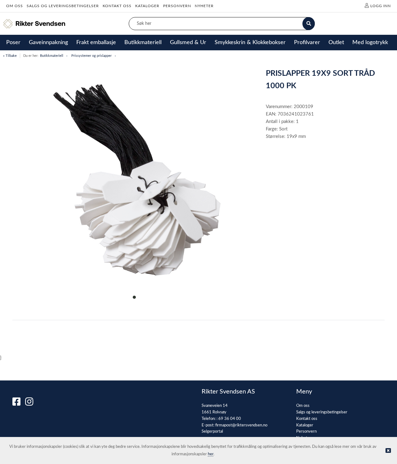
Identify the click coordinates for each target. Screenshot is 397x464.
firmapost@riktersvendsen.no (241, 425)
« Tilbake (10, 55)
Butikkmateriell (51, 55)
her (210, 454)
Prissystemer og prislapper (91, 55)
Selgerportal (212, 432)
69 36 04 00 (229, 419)
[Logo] (34, 24)
